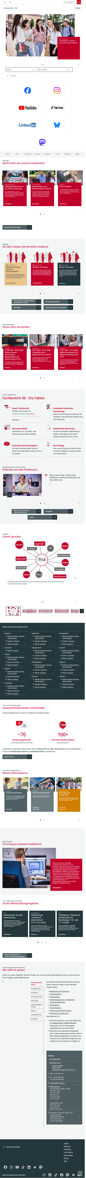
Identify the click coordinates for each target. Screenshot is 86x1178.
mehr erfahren (9, 809)
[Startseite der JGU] (71, 2)
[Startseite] (8, 76)
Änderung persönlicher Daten (60, 1010)
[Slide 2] (44, 214)
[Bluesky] (35, 1167)
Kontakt (66, 1143)
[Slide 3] (46, 942)
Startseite (13, 76)
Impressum (67, 1146)
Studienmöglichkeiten (11, 283)
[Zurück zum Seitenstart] (80, 1173)
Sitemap (66, 1158)
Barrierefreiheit (68, 1155)
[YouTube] (17, 1167)
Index (65, 1161)
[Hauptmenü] (5, 2)
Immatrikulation (56, 994)
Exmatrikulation (55, 1008)
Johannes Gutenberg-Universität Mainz (14, 1175)
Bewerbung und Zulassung (59, 991)
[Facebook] (5, 1167)
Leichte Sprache (68, 1152)
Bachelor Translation (13, 641)
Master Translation (12, 644)
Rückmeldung (55, 997)
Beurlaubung (54, 1005)
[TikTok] (23, 1167)
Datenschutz (67, 1149)
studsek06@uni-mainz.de (57, 1083)
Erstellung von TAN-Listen (59, 1013)
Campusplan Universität (13, 1147)
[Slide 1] (40, 214)
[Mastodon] (40, 1167)
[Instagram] (11, 1167)
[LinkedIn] (29, 1167)
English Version (36, 809)
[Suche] (10, 2)
